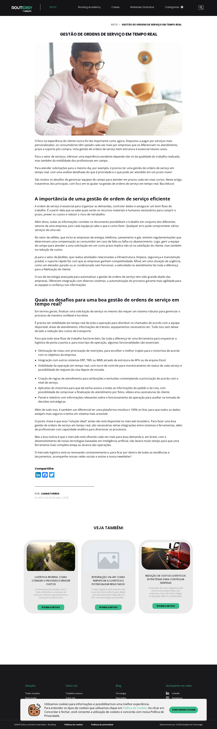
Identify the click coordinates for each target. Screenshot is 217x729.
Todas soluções (32, 693)
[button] (198, 8)
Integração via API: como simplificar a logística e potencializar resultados (108, 580)
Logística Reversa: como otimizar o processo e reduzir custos (51, 580)
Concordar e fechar (183, 709)
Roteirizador (31, 697)
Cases (115, 7)
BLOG (53, 7)
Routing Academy (89, 7)
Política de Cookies (135, 708)
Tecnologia (121, 693)
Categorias (172, 7)
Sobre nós (70, 697)
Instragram (177, 697)
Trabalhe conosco (74, 693)
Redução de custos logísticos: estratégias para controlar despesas (165, 578)
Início (114, 24)
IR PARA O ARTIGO (51, 607)
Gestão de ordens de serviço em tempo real (152, 24)
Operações (121, 697)
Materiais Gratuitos (142, 7)
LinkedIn (176, 693)
